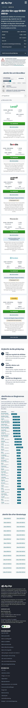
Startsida (4, 7)
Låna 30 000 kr (7, 572)
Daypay (3, 480)
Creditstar (3, 455)
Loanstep (3, 477)
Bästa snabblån (5, 641)
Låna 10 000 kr (7, 555)
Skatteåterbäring (6, 698)
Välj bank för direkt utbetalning (15, 90)
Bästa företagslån (6, 650)
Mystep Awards (5, 681)
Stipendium (4, 678)
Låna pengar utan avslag (8, 655)
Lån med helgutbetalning (8, 664)
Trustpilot (14, 619)
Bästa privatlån (5, 636)
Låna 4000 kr (7, 531)
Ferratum (3, 471)
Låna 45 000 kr (21, 526)
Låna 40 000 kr (21, 522)
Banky (2, 469)
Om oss (3, 670)
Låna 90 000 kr (21, 547)
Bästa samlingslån (6, 638)
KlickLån (3, 441)
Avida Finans (4, 424)
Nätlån (2, 458)
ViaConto (3, 474)
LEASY (2, 444)
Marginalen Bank (5, 421)
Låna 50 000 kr (21, 531)
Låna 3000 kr (7, 526)
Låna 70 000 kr (21, 539)
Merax (2, 449)
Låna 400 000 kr (20, 564)
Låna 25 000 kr (7, 568)
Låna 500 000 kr (20, 568)
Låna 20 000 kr (7, 564)
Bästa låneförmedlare (7, 647)
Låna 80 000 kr (21, 543)
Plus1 (2, 446)
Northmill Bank (4, 413)
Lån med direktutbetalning (8, 661)
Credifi (2, 496)
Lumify (2, 491)
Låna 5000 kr (7, 535)
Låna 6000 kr (7, 539)
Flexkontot (3, 466)
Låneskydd (4, 695)
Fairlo (2, 485)
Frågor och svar (5, 676)
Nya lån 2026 (4, 633)
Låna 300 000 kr (20, 560)
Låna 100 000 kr (20, 551)
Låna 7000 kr (7, 543)
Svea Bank (3, 430)
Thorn (2, 438)
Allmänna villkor (5, 673)
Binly (2, 499)
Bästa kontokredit (6, 644)
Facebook (3, 619)
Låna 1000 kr (7, 518)
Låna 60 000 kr (21, 535)
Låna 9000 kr (7, 551)
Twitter (9, 619)
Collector (3, 433)
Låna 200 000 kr (20, 555)
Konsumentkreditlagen (7, 687)
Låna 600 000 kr (20, 572)
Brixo (2, 452)
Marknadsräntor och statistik (9, 684)
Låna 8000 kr (7, 547)
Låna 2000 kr (7, 522)
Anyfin (2, 419)
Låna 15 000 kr (7, 560)
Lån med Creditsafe (6, 658)
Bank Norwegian (5, 427)
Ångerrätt (4, 690)
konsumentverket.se (19, 65)
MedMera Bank (4, 416)
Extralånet (3, 460)
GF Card (3, 483)
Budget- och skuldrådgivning (9, 701)
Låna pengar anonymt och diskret (10, 653)
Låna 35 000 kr (21, 518)
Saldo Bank (4, 494)
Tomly (2, 502)
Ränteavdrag (5, 692)
